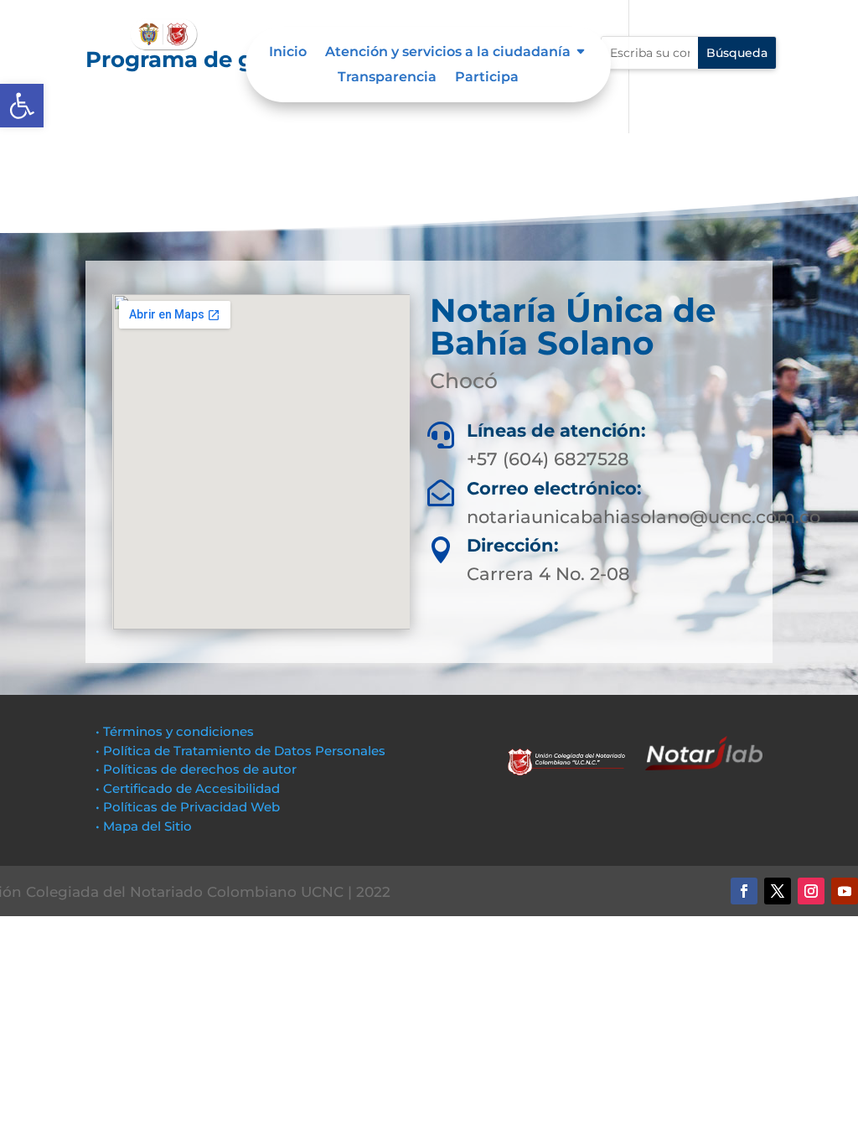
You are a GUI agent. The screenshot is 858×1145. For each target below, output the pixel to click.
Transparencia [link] (387, 78)
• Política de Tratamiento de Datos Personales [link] (240, 751)
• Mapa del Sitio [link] (145, 826)
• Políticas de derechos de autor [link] (196, 769)
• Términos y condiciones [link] (175, 731)
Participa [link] (487, 78)
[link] (22, 105)
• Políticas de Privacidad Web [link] (188, 807)
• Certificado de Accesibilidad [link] (188, 788)
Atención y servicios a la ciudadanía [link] (448, 53)
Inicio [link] (288, 53)
